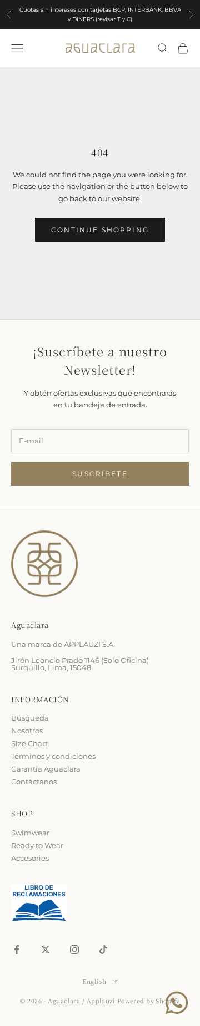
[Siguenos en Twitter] (45, 949)
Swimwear (30, 832)
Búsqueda (30, 717)
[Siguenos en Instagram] (74, 949)
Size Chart (29, 743)
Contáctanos (34, 781)
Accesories (30, 858)
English (94, 981)
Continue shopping (100, 230)
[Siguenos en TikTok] (103, 949)
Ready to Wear (37, 845)
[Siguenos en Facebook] (16, 949)
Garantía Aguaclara (46, 768)
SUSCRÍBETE (100, 473)
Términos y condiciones (53, 756)
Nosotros (27, 730)
